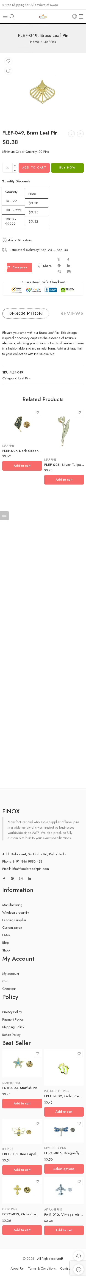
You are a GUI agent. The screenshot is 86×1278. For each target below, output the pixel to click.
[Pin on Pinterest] (59, 265)
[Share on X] (59, 260)
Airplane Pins (53, 1209)
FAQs (6, 935)
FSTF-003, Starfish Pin (20, 1087)
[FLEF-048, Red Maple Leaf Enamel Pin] (71, 133)
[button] (22, 466)
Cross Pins (9, 1209)
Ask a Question (19, 240)
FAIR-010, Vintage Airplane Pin (64, 1214)
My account (10, 973)
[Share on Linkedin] (68, 265)
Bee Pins (7, 1149)
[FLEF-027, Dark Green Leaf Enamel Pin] (22, 424)
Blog (5, 942)
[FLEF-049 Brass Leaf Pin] (43, 89)
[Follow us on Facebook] (4, 878)
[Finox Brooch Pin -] (43, 16)
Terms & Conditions (42, 1268)
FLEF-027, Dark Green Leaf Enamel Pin (22, 450)
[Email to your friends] (69, 272)
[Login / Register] (74, 16)
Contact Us (67, 1268)
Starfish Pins (11, 1083)
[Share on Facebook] (68, 260)
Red (56, 1129)
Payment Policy (12, 1019)
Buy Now (67, 168)
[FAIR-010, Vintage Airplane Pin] (64, 1190)
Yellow (56, 1136)
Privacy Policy (12, 1011)
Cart (5, 981)
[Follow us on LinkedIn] (29, 878)
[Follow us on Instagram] (21, 878)
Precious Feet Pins (56, 1091)
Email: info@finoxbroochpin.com (25, 868)
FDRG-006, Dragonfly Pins (64, 1153)
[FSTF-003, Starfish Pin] (22, 1063)
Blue (56, 1122)
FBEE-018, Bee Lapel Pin (22, 1153)
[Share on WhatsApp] (59, 272)
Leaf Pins (50, 41)
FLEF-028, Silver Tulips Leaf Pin (64, 464)
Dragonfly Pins (55, 1148)
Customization (12, 927)
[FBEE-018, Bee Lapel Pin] (22, 1131)
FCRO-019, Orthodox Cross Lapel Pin (22, 1214)
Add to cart (34, 168)
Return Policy (11, 1034)
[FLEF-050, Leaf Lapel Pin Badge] (80, 133)
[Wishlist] (8, 61)
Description (25, 313)
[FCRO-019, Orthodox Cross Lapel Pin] (22, 1190)
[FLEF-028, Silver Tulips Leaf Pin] (64, 431)
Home (34, 41)
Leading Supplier (14, 920)
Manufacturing (12, 904)
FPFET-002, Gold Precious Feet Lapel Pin (64, 1096)
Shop (6, 950)
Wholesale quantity (15, 912)
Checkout (9, 988)
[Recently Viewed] (78, 1269)
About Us (17, 1268)
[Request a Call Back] (78, 1256)
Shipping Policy (13, 1026)
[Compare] (8, 70)
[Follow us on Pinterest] (12, 878)
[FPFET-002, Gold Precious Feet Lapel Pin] (64, 1067)
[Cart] (81, 16)
